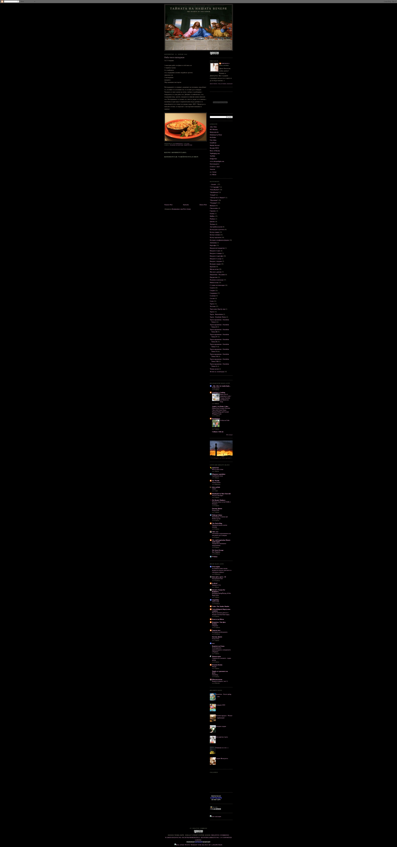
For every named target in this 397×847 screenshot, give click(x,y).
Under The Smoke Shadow (220, 606)
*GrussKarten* (214, 190)
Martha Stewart (214, 145)
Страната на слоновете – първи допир (221, 659)
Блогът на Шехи (218, 619)
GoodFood (213, 143)
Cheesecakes (214, 208)
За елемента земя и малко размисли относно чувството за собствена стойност (221, 570)
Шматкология (217, 679)
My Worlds (215, 481)
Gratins (212, 214)
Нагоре (214, 666)
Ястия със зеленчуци (217, 372)
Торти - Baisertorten (216, 314)
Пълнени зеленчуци (176, 145)
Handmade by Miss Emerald (221, 494)
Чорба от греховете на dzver (220, 672)
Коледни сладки (215, 264)
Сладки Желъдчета (221, 758)
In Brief (214, 583)
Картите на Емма (218, 646)
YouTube (212, 156)
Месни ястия (214, 269)
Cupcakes (213, 211)
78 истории (216, 566)
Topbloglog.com (215, 153)
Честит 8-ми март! (217, 495)
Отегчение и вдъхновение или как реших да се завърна (221, 534)
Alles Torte (213, 127)
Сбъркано (215, 626)
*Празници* (214, 200)
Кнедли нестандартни (217, 248)
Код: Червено (216, 552)
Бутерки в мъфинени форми (219, 240)
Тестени (212, 306)
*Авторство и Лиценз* (217, 198)
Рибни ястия (188, 145)
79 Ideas (214, 556)
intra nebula (216, 487)
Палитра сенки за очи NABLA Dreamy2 (221, 503)
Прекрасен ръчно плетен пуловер (219, 526)
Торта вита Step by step (217, 309)
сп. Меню (213, 174)
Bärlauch (212, 206)
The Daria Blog (217, 523)
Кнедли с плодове (216, 261)
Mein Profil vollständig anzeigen (221, 83)
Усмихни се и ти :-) (221, 748)
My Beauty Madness (218, 500)
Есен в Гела (215, 510)
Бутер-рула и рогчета (217, 229)
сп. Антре (213, 172)
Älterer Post (203, 205)
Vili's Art (215, 532)
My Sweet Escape (218, 550)
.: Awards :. (213, 184)
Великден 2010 (220, 705)
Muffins (212, 216)
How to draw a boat (217, 469)
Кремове (213, 267)
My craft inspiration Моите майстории (221, 541)
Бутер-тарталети (215, 237)
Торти (212, 312)
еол (213, 643)
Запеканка (213, 243)
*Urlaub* (213, 195)
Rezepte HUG (214, 148)
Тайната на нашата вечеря (198, 8)
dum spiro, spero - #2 (219, 577)
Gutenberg (215, 675)
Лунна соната (216, 482)
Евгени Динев (217, 508)
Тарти (212, 304)
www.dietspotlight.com (217, 161)
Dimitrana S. (225, 63)
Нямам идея (216, 656)
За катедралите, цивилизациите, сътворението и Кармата (221, 650)
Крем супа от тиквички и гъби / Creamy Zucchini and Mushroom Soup (225, 398)
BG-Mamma (214, 129)
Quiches (212, 221)
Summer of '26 (216, 585)
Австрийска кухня (216, 227)
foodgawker (213, 159)
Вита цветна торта (221, 737)
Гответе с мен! (215, 167)
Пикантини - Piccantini (217, 275)
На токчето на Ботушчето (219, 632)
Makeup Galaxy (217, 515)
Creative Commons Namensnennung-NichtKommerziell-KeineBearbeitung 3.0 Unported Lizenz (198, 837)
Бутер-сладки (214, 232)
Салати (212, 288)
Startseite (186, 205)
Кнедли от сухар (215, 259)
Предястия (213, 277)
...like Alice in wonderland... (221, 386)
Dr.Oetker (213, 137)
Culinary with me (218, 432)
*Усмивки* (213, 203)
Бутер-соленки (215, 235)
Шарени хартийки (218, 474)
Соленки (213, 296)
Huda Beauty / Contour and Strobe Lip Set (220, 518)
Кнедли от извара (216, 253)
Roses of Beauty (215, 151)
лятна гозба (215, 602)
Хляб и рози (215, 388)
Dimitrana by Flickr (216, 135)
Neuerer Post (168, 205)
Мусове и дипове (215, 272)
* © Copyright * (215, 187)
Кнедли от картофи (216, 256)
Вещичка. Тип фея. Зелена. (219, 623)
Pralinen (212, 219)
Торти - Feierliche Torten (218, 317)
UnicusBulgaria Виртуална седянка (221, 610)
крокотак (215, 467)
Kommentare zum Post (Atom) (181, 209)
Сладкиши (213, 293)
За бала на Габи (224, 420)
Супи (211, 301)
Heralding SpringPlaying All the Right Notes (221, 594)
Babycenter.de (214, 132)
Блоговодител (214, 164)
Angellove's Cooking (218, 392)
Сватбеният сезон (217, 476)
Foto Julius (213, 140)
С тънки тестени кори (217, 285)
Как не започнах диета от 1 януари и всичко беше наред (220, 613)
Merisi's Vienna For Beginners (218, 591)
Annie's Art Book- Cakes (220, 406)
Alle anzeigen (229, 434)
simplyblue (215, 600)
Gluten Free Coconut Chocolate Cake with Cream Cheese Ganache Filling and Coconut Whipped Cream (221, 411)
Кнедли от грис (215, 251)
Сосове (212, 298)
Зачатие (212, 169)
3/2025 (214, 489)
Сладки (212, 290)
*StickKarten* (214, 192)
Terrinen (212, 224)
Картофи (213, 245)
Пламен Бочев (217, 665)
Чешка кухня (214, 369)
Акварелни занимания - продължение (219, 544)
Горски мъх (216, 630)
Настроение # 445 (217, 579)
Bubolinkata (216, 418)
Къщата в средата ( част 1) (220, 681)
